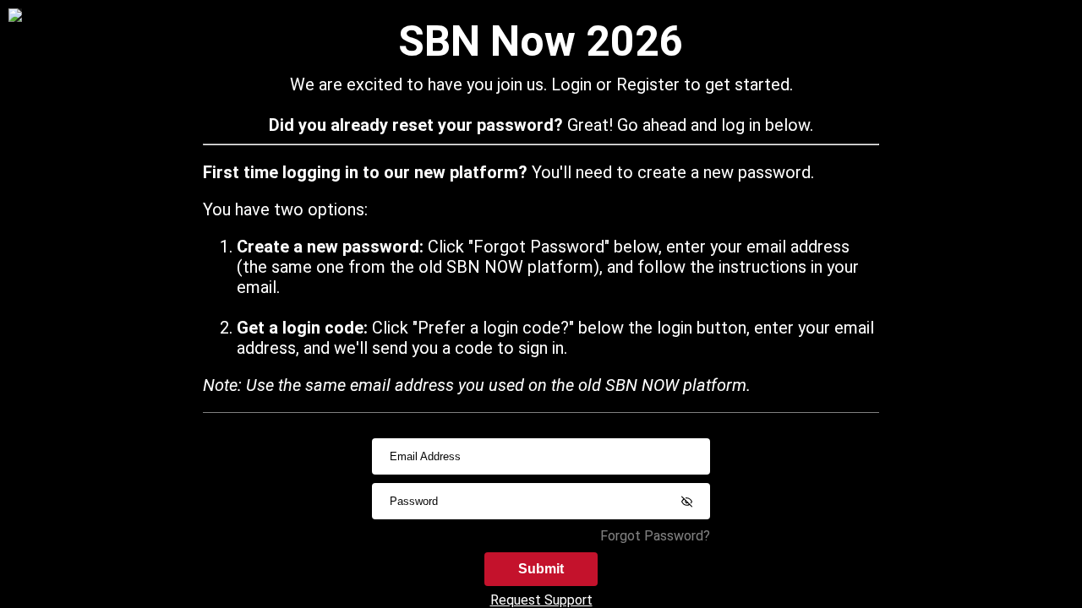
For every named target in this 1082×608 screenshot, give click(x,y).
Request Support (541, 600)
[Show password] (686, 501)
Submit (541, 569)
